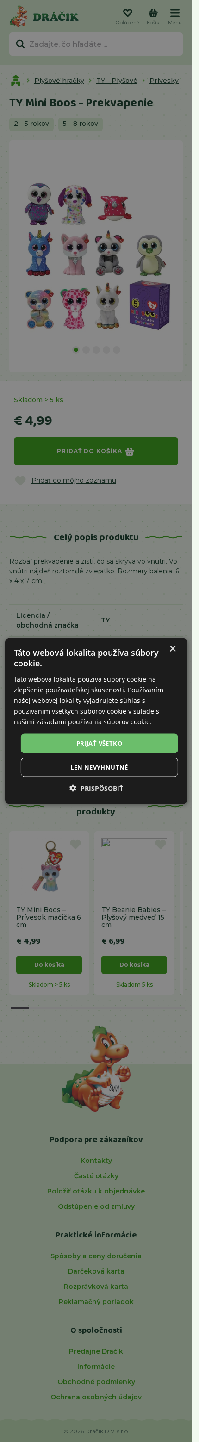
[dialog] (96, 721)
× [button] (172, 649)
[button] (96, 787)
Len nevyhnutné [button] (99, 767)
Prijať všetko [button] (99, 743)
